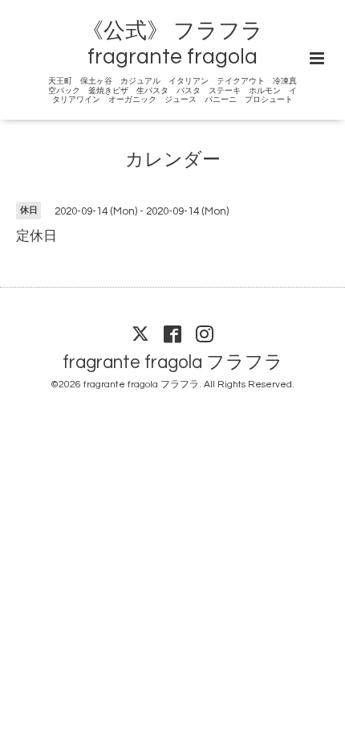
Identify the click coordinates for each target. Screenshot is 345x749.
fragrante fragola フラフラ (173, 362)
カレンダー (173, 160)
